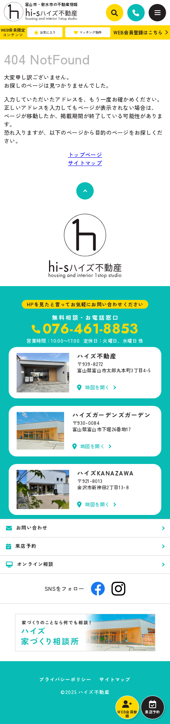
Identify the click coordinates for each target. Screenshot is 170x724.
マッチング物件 (90, 32)
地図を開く (97, 387)
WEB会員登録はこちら (137, 32)
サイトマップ (85, 163)
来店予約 (152, 712)
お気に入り (48, 32)
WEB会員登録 (127, 713)
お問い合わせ (31, 527)
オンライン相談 (35, 563)
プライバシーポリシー (65, 679)
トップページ (85, 154)
